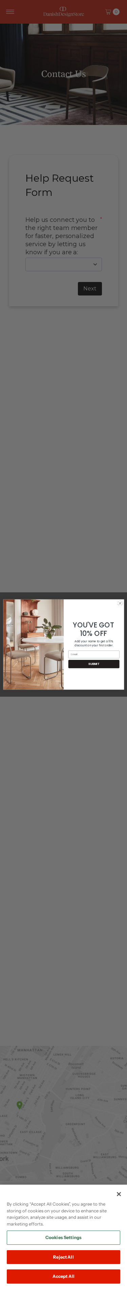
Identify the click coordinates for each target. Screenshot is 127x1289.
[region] (63, 1237)
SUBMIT (93, 664)
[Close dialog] (120, 603)
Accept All (63, 1276)
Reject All (63, 1257)
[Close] (118, 1194)
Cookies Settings (63, 1237)
